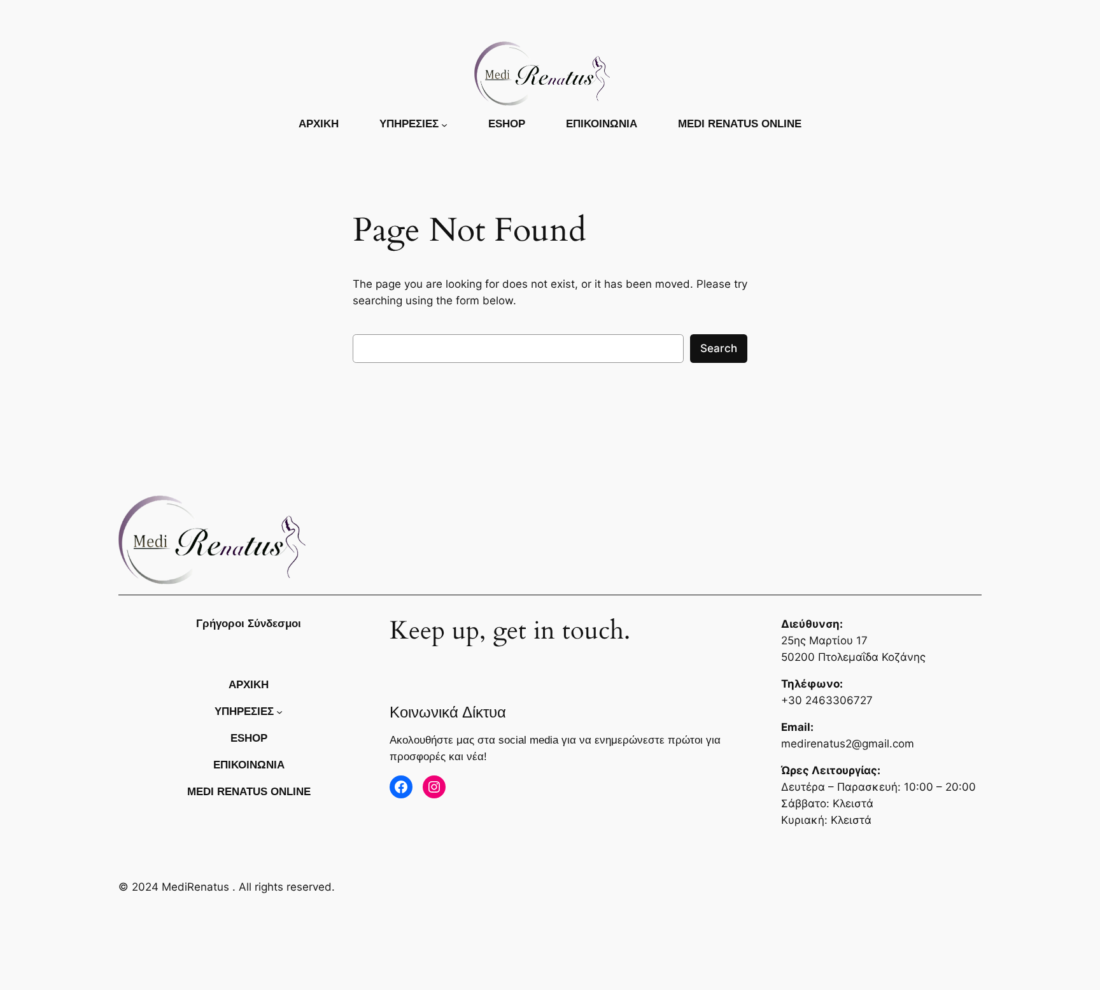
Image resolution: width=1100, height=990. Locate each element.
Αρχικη (319, 124)
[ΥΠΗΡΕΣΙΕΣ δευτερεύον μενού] (444, 124)
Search (718, 348)
